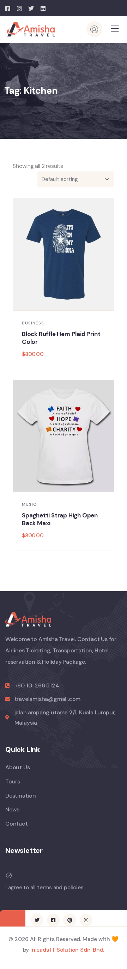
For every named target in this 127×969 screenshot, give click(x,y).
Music (29, 504)
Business (33, 323)
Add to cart (67, 303)
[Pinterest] (69, 920)
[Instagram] (86, 920)
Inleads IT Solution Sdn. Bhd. (67, 949)
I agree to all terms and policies (44, 887)
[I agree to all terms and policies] (8, 875)
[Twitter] (37, 920)
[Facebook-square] (53, 920)
